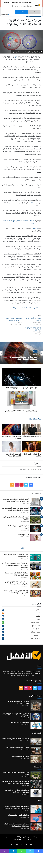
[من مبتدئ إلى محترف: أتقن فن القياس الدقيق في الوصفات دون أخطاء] (35, 584)
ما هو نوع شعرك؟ (23, 535)
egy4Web (7, 837)
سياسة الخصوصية (21, 840)
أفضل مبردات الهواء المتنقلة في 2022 (17, 747)
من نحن (29, 840)
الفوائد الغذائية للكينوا (30, 358)
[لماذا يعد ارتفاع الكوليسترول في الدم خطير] (11, 429)
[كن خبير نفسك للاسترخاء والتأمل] (31, 429)
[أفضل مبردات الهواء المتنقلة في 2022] (36, 750)
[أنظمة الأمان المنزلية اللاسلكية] (36, 725)
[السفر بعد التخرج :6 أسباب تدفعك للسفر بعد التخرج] (35, 528)
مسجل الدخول (30, 470)
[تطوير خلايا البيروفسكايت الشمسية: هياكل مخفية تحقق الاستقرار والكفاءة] (36, 826)
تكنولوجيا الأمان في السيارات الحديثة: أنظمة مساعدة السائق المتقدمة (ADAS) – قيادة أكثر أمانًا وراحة (15, 565)
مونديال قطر (36, 629)
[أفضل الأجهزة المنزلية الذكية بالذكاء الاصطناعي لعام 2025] (36, 705)
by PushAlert (5, 13)
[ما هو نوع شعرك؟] (35, 537)
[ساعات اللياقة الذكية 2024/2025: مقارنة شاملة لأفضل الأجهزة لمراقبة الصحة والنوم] (36, 784)
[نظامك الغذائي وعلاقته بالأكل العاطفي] (31, 446)
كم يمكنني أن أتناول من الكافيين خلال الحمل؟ (13, 455)
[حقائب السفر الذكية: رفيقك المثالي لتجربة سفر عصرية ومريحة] (35, 557)
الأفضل (38, 610)
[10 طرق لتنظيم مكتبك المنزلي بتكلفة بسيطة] (36, 741)
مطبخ (38, 619)
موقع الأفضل (34, 837)
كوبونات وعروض (35, 622)
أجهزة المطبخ (36, 626)
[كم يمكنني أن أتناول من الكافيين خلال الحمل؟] (11, 446)
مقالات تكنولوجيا (31, 16)
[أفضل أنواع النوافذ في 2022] (36, 759)
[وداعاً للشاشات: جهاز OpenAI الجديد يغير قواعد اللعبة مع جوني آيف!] (36, 793)
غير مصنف (37, 635)
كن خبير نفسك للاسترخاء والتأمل (32, 437)
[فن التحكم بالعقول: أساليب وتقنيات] (36, 818)
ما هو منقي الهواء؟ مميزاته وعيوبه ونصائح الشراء (13, 319)
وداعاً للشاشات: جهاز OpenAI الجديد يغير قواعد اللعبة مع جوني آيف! (17, 791)
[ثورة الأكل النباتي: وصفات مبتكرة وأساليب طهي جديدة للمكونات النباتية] (35, 593)
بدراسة (31, 203)
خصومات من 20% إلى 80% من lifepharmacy (27, 308)
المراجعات (37, 613)
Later (36, 11)
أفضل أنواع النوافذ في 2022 (20, 756)
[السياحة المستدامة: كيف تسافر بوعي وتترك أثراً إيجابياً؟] (35, 519)
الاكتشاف (35, 228)
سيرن (16, 57)
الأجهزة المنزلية (35, 632)
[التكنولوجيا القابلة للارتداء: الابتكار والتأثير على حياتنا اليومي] (36, 716)
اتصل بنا (14, 840)
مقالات (38, 16)
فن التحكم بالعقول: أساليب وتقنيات (18, 815)
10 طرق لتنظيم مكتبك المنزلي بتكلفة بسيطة (15, 739)
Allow (27, 11)
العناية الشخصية (35, 638)
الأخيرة (22, 548)
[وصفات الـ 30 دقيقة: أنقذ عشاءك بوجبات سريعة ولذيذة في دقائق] (35, 575)
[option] (21, 353)
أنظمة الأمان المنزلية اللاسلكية (20, 723)
